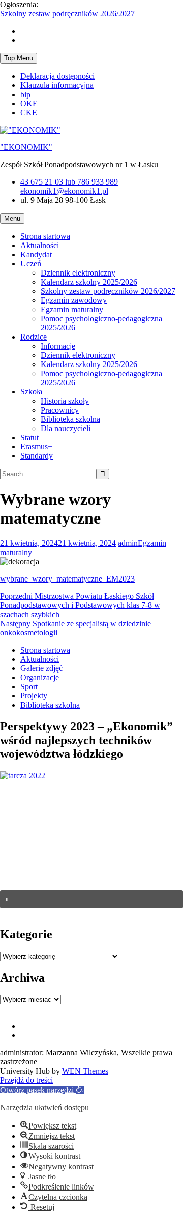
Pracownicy (60, 410)
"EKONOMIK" (26, 147)
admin (128, 543)
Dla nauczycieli (65, 428)
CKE (28, 112)
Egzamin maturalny (72, 309)
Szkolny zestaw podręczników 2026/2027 (67, 13)
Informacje (58, 346)
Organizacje (39, 677)
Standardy (36, 455)
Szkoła (31, 391)
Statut (29, 437)
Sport (29, 686)
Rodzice (33, 336)
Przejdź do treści (26, 1080)
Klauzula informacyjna (57, 85)
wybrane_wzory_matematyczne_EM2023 (67, 578)
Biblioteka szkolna (70, 419)
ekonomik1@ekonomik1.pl (64, 191)
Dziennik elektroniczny (78, 272)
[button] (91, 899)
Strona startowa (45, 236)
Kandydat (36, 254)
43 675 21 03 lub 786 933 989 (69, 181)
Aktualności (39, 245)
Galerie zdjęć (41, 668)
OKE (29, 103)
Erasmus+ (36, 446)
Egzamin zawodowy (74, 300)
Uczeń (30, 263)
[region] (91, 849)
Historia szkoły (65, 400)
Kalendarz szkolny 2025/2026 (89, 282)
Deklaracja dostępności (57, 76)
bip (25, 94)
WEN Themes (85, 1070)
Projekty (33, 695)
